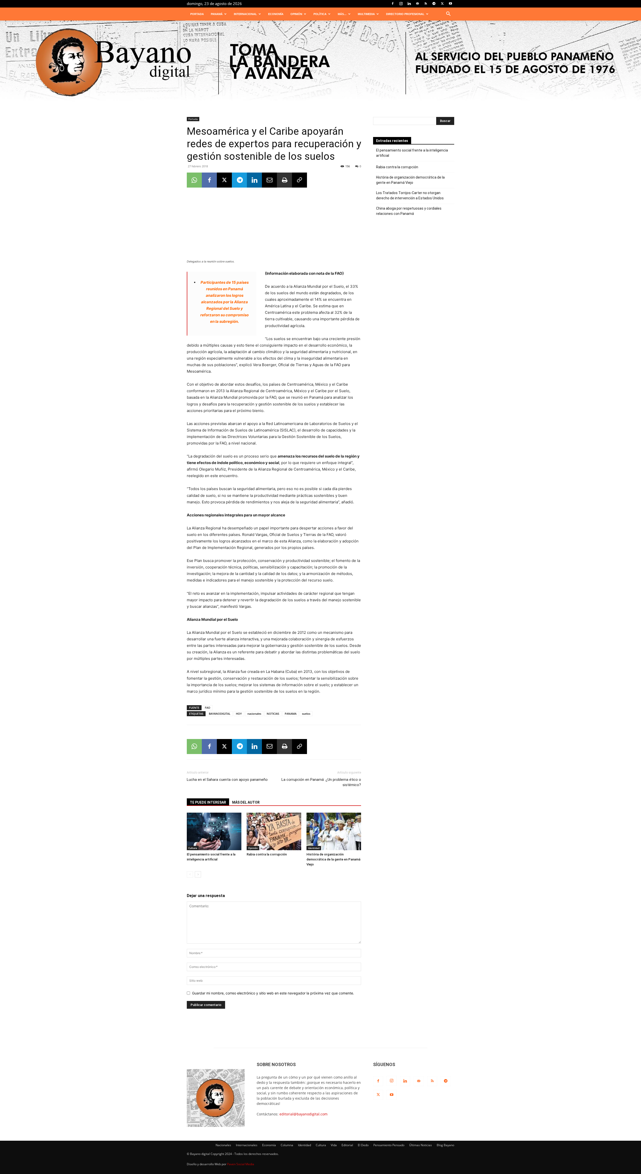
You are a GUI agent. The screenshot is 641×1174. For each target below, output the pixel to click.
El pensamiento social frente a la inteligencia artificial (412, 153)
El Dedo (363, 1145)
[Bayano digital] (320, 63)
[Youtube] (450, 3)
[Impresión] (284, 180)
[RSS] (425, 3)
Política (320, 14)
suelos (306, 713)
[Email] (269, 180)
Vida (334, 1145)
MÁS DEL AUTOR (246, 802)
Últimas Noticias (420, 1145)
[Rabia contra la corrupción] (274, 831)
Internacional (245, 14)
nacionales (254, 713)
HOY (239, 713)
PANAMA (290, 713)
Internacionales (246, 1145)
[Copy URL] (299, 180)
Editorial (347, 1145)
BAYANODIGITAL (219, 713)
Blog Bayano (445, 1145)
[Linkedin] (409, 3)
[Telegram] (434, 3)
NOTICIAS (273, 713)
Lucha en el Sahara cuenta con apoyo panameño (227, 779)
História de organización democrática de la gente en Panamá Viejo (333, 859)
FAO (207, 707)
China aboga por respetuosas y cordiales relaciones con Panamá (408, 211)
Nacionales (223, 1145)
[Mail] (417, 3)
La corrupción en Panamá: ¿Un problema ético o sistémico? (321, 782)
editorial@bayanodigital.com (303, 1114)
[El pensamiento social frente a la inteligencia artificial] (214, 831)
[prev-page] (190, 874)
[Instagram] (401, 3)
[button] (448, 14)
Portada (197, 14)
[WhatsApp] (194, 180)
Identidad (313, 848)
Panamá (217, 14)
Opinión (296, 14)
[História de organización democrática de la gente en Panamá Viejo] (333, 831)
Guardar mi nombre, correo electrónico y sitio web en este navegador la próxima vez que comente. (273, 993)
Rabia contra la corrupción (267, 854)
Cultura (192, 848)
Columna (287, 1145)
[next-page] (198, 874)
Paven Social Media (240, 1164)
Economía (275, 14)
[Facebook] (392, 3)
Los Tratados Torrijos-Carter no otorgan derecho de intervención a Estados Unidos (410, 195)
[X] (442, 3)
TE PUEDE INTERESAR (208, 802)
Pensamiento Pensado (388, 1145)
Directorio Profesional (405, 14)
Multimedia (366, 14)
